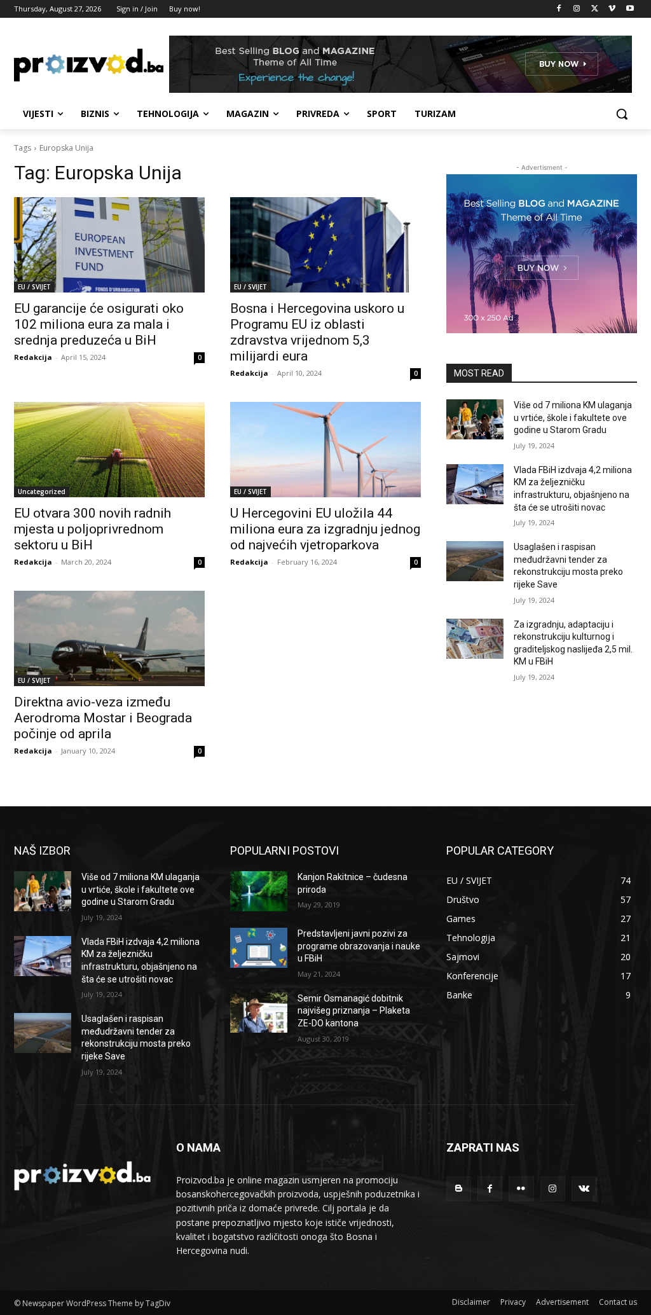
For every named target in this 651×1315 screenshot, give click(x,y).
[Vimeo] (612, 9)
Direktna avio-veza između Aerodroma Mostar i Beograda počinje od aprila (103, 717)
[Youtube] (629, 9)
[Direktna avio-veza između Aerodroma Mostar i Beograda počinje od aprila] (109, 638)
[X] (594, 9)
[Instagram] (577, 9)
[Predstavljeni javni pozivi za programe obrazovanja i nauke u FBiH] (258, 948)
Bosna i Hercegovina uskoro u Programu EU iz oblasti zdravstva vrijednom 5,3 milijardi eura (317, 332)
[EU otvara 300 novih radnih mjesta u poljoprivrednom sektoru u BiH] (109, 449)
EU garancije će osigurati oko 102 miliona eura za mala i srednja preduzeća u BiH (99, 324)
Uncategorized (41, 491)
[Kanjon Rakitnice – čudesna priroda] (258, 891)
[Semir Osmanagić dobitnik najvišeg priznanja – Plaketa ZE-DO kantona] (258, 1013)
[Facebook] (559, 9)
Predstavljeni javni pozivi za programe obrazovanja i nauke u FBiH (359, 945)
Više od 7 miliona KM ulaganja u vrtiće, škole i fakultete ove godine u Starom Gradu (573, 417)
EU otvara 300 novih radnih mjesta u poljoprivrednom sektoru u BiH (92, 529)
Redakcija (33, 357)
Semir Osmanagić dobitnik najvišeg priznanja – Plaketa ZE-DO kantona (354, 1010)
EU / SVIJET (34, 286)
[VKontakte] (584, 1188)
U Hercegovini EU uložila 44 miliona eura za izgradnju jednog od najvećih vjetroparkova (325, 529)
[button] (621, 114)
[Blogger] (458, 1188)
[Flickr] (521, 1188)
